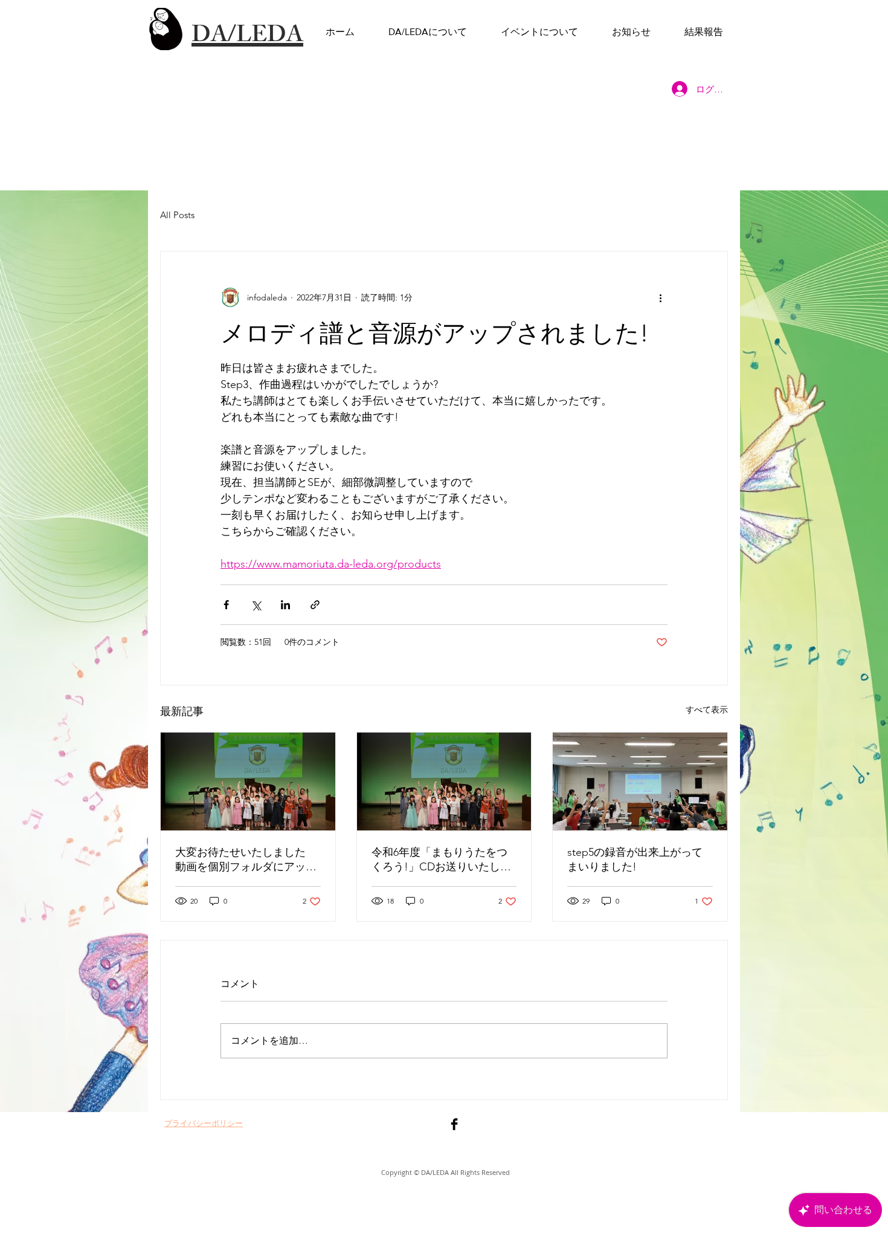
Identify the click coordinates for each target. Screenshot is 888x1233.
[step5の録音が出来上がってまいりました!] (640, 781)
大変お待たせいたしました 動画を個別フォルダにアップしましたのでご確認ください (246, 860)
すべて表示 (707, 709)
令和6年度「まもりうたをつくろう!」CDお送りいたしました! (441, 860)
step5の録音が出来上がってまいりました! (635, 859)
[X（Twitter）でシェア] (256, 604)
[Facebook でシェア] (226, 604)
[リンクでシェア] (315, 604)
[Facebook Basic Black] (454, 1124)
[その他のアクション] (660, 297)
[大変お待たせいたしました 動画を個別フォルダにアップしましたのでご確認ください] (248, 781)
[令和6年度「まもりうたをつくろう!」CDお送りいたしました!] (444, 781)
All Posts (177, 215)
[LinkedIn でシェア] (285, 604)
